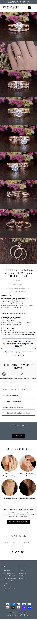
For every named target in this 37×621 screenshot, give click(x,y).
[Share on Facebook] (18, 355)
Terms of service (9, 576)
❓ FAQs (21, 576)
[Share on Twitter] (21, 355)
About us (7, 571)
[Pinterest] (18, 551)
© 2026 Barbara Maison (12, 616)
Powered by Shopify (25, 616)
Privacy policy (8, 573)
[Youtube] (22, 551)
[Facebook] (12, 551)
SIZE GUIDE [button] (17, 285)
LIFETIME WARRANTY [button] (18, 292)
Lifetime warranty (10, 578)
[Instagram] (16, 551)
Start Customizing (18, 522)
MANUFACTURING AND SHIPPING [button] (17, 288)
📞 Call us (22, 571)
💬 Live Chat (23, 578)
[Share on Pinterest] (23, 355)
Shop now (18, 436)
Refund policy (14, 612)
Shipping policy (9, 586)
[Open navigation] (33, 7)
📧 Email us (22, 573)
